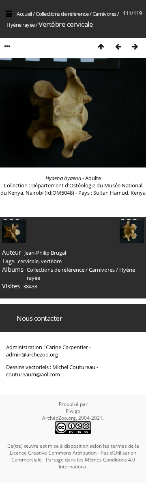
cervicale (28, 261)
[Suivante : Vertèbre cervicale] (135, 46)
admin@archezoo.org (32, 354)
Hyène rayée (20, 24)
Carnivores (104, 13)
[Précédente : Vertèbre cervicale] (118, 46)
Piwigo (73, 411)
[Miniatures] (101, 46)
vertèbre (51, 261)
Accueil (24, 13)
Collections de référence (62, 13)
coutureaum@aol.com (33, 374)
